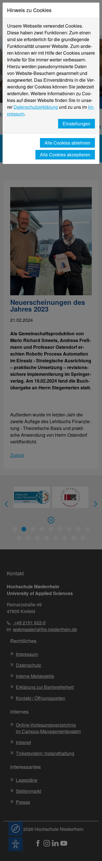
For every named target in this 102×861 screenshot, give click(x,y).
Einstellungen (76, 123)
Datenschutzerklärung (36, 107)
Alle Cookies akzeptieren (65, 154)
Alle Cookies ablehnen (67, 142)
